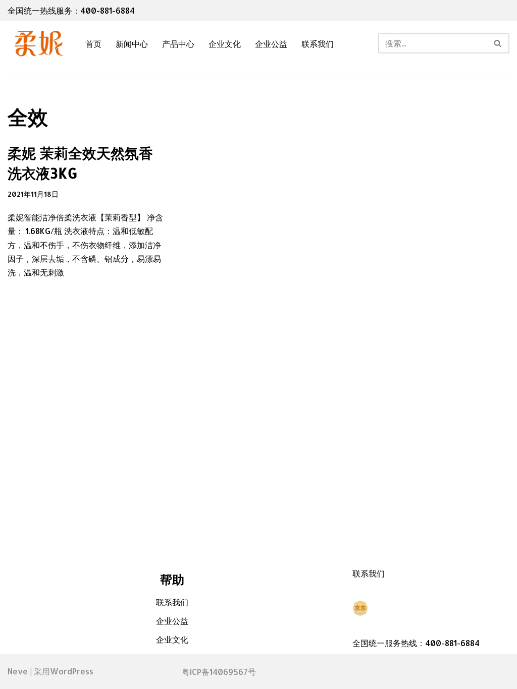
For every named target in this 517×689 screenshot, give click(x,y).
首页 (93, 43)
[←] (38, 43)
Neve (18, 671)
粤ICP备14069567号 (219, 671)
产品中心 (178, 43)
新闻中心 (132, 43)
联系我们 (317, 43)
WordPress (71, 671)
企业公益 (271, 43)
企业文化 (225, 43)
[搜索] (498, 43)
